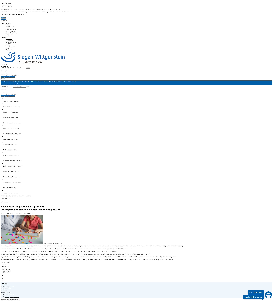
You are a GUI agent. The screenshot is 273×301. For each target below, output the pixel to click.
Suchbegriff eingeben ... (7, 67)
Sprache (3, 78)
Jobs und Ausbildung (11, 33)
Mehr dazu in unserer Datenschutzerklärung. (13, 14)
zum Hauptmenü (7, 3)
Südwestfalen (9, 50)
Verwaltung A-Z (10, 26)
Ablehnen (3, 17)
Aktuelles (8, 25)
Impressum (6, 266)
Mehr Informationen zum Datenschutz (10, 84)
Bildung (8, 45)
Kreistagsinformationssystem (8, 77)
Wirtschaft (8, 43)
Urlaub (8, 48)
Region (5, 37)
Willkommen (9, 40)
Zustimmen (3, 19)
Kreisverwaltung (7, 23)
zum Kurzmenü (7, 5)
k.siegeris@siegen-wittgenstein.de (164, 259)
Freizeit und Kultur (10, 47)
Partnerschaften (10, 34)
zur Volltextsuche (7, 6)
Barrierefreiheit (7, 271)
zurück (8, 262)
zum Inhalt (6, 2)
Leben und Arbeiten (11, 42)
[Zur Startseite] (33, 63)
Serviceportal (9, 28)
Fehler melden (7, 273)
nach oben (3, 262)
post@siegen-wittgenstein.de (11, 297)
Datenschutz (6, 269)
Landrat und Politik (11, 29)
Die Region (9, 39)
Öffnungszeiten (8, 299)
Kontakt (8, 36)
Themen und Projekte (11, 31)
